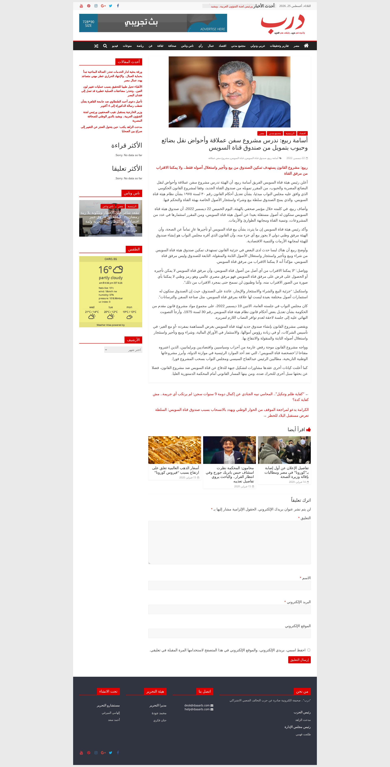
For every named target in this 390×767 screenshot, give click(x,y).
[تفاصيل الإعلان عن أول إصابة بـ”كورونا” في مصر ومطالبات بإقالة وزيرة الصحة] (284, 438)
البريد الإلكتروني (297, 602)
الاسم (305, 578)
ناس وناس (187, 46)
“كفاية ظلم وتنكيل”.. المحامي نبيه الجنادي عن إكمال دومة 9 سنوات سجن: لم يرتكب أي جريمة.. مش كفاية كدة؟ (231, 396)
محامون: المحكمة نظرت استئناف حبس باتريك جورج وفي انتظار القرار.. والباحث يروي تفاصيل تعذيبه (230, 474)
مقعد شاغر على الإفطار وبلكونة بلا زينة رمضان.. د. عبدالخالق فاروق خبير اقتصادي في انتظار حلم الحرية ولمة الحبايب (109, 219)
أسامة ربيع (273, 158)
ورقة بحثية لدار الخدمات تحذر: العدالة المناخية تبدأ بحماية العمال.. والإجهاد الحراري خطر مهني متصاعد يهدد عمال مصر (112, 76)
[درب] (306, 45)
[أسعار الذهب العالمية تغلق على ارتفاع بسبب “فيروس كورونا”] (174, 438)
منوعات (127, 46)
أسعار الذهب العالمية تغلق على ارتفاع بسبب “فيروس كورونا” (175, 470)
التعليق (304, 518)
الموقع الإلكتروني (298, 626)
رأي (200, 46)
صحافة (172, 46)
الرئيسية (290, 133)
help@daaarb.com (197, 709)
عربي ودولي (257, 46)
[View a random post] (96, 45)
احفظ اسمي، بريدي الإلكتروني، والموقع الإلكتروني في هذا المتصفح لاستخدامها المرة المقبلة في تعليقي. (228, 650)
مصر (296, 46)
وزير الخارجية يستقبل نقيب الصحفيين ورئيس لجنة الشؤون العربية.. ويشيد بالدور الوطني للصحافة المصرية (112, 116)
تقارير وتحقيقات (279, 46)
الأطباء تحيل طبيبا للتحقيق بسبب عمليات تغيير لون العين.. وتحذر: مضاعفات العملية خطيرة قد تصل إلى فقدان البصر (111, 91)
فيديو (115, 46)
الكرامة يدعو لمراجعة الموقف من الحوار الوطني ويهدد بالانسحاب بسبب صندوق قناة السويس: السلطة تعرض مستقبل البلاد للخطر (232, 412)
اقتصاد (222, 46)
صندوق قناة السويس (255, 158)
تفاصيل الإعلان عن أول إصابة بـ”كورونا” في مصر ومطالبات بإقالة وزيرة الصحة (286, 472)
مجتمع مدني (238, 46)
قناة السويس (237, 158)
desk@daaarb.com (197, 705)
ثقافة (160, 46)
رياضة (140, 46)
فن (150, 46)
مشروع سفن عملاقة (218, 158)
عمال (211, 46)
